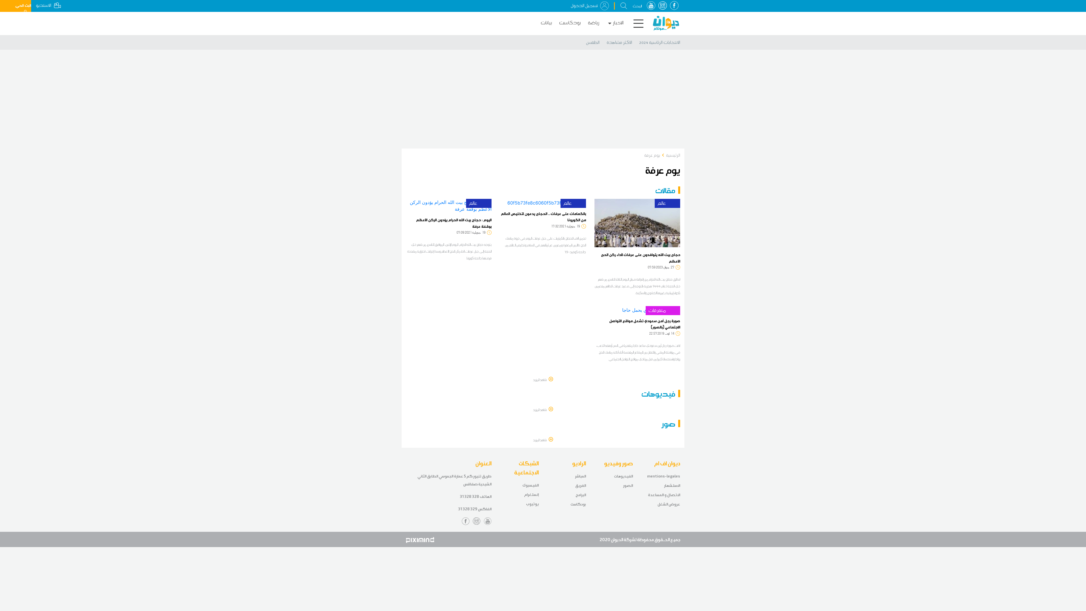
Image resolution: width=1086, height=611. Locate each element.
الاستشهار (672, 485)
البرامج (581, 495)
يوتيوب (532, 504)
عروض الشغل (669, 504)
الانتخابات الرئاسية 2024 (659, 42)
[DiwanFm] (666, 23)
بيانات (546, 22)
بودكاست (570, 22)
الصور (628, 485)
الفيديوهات (623, 476)
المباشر (580, 476)
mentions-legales (663, 476)
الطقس (593, 42)
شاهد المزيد (540, 379)
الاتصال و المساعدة (664, 495)
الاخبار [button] (618, 22)
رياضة (593, 22)
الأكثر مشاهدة (619, 42)
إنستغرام (531, 494)
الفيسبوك (530, 485)
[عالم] (637, 222)
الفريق (580, 485)
